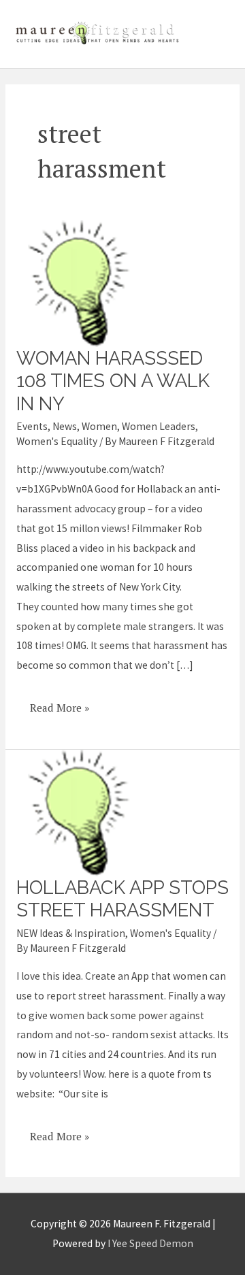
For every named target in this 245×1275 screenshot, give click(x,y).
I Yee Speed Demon (150, 1243)
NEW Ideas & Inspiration (70, 933)
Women (99, 426)
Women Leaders (158, 426)
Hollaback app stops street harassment (122, 898)
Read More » (59, 702)
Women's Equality (56, 441)
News (64, 426)
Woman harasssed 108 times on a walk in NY (113, 380)
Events (32, 426)
